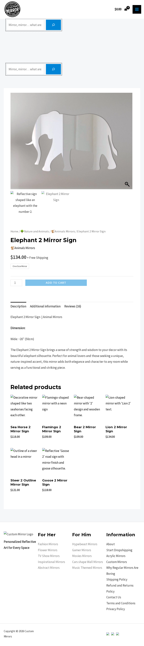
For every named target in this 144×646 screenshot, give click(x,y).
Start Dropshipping (119, 550)
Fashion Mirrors (48, 544)
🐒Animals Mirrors (63, 231)
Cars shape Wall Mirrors (87, 562)
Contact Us (113, 597)
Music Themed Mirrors (87, 568)
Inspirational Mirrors (51, 562)
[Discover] (53, 25)
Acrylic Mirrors (115, 556)
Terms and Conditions (120, 603)
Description (18, 306)
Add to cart (56, 282)
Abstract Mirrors (49, 568)
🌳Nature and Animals (34, 231)
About (110, 544)
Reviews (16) (72, 306)
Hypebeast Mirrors (84, 544)
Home (14, 231)
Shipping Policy (116, 579)
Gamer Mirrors (81, 550)
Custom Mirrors (116, 562)
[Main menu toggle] (137, 9)
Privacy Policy (115, 609)
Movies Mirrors (82, 556)
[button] (127, 143)
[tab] (18, 306)
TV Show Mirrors (49, 556)
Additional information (45, 306)
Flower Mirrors (47, 550)
